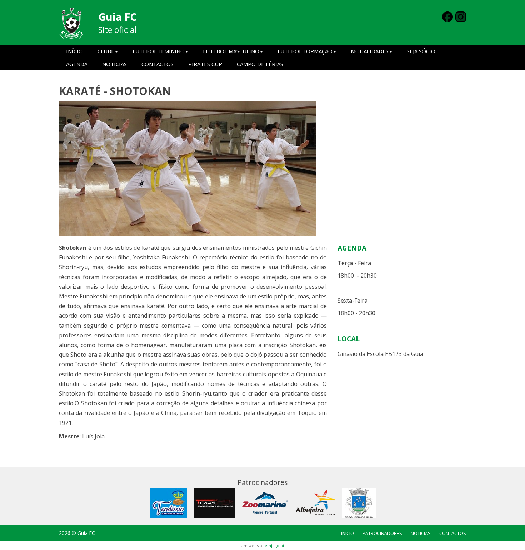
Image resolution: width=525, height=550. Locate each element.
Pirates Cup (205, 64)
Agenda (77, 64)
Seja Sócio (421, 51)
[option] (262, 168)
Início (74, 51)
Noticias (421, 533)
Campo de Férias (260, 64)
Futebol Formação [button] (305, 51)
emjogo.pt (274, 545)
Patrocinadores (382, 533)
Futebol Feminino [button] (158, 51)
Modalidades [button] (370, 51)
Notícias (114, 64)
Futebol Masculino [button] (231, 51)
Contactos (157, 64)
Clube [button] (106, 51)
